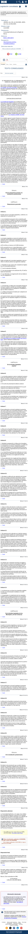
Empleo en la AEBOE (14, 925)
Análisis (14, 64)
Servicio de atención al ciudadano (15, 917)
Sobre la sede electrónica (12, 922)
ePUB (19, 54)
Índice (10, 64)
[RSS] (7, 928)
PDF (11, 54)
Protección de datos (17, 923)
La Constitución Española (7, 101)
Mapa (19, 922)
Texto (7, 64)
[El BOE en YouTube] (21, 928)
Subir (3, 184)
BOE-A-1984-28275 (8, 37)
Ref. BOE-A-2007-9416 (17, 833)
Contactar (4, 922)
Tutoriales (21, 924)
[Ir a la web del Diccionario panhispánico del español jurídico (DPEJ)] (7, 59)
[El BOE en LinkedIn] (18, 928)
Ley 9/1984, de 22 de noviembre (9, 87)
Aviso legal (24, 922)
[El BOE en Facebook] (14, 928)
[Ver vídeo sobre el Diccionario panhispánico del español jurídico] (4, 60)
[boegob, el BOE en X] (10, 928)
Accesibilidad (9, 923)
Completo (3, 64)
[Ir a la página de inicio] (4, 2)
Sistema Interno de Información (11, 924)
